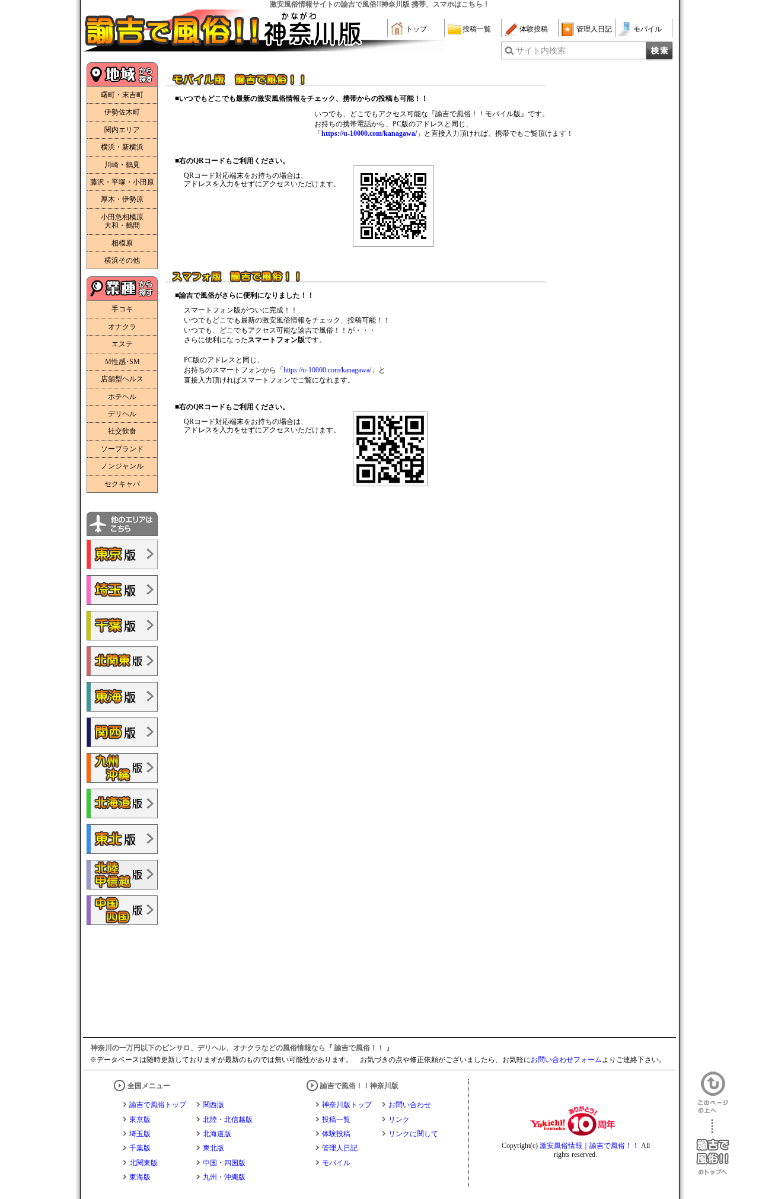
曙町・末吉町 (122, 95)
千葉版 (140, 1148)
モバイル (647, 29)
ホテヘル (122, 397)
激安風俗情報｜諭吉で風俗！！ (589, 1145)
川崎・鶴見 (122, 165)
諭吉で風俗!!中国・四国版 (122, 910)
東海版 (140, 1177)
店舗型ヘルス (122, 379)
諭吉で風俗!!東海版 (122, 697)
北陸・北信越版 (228, 1119)
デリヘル (122, 414)
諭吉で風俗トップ (157, 1105)
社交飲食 (122, 431)
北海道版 (217, 1134)
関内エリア (122, 130)
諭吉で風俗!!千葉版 (122, 625)
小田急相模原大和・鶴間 (122, 221)
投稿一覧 (477, 29)
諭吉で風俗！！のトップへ (712, 1147)
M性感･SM (122, 362)
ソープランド (122, 449)
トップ (416, 29)
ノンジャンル (122, 466)
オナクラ (122, 327)
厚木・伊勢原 (122, 199)
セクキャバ (122, 484)
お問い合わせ (409, 1105)
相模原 (122, 243)
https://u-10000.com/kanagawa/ (327, 370)
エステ (122, 344)
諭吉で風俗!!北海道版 (122, 803)
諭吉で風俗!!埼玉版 (122, 590)
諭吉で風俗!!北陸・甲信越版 (122, 874)
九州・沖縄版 (224, 1177)
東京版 (140, 1119)
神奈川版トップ (347, 1105)
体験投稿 (533, 29)
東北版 (213, 1148)
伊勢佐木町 (122, 112)
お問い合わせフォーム (566, 1059)
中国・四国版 (224, 1163)
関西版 (213, 1105)
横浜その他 (122, 260)
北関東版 (143, 1163)
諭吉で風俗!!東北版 (122, 839)
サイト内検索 (541, 50)
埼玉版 (140, 1134)
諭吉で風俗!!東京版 (122, 554)
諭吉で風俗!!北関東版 (122, 661)
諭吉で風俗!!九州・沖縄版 (122, 768)
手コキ (122, 309)
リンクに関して (413, 1134)
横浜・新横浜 (122, 147)
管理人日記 (594, 29)
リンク (399, 1119)
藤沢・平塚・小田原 (122, 182)
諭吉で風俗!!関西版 (122, 732)
